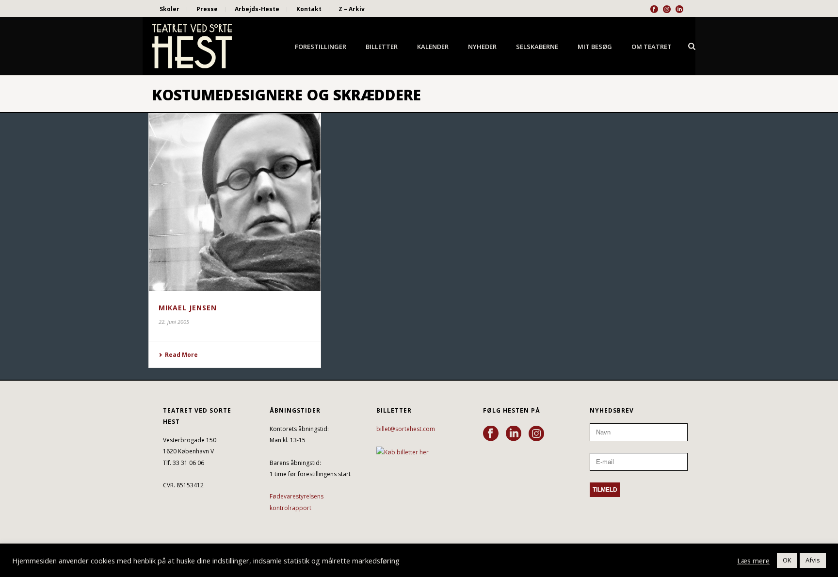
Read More (181, 355)
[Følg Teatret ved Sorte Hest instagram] (536, 434)
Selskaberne (537, 46)
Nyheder (482, 46)
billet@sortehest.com (405, 429)
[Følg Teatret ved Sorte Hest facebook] (491, 434)
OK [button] (787, 560)
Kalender (433, 46)
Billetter (382, 46)
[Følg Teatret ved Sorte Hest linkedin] (513, 434)
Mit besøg (595, 46)
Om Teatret (651, 46)
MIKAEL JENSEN (188, 307)
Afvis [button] (813, 560)
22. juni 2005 (174, 321)
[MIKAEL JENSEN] (235, 202)
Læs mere (753, 560)
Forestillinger (320, 46)
